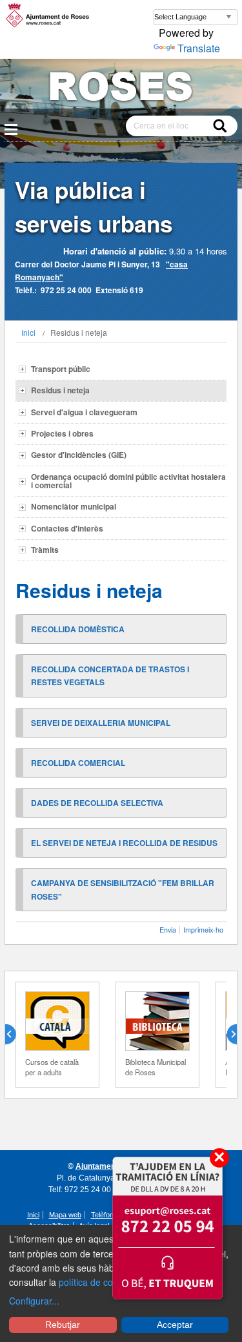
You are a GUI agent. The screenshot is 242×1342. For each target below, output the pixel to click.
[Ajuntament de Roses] (121, 88)
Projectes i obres (62, 433)
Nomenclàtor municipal (73, 506)
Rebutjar (62, 1324)
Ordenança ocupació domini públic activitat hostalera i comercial (128, 481)
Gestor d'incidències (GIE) (78, 454)
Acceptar (175, 1324)
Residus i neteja (60, 390)
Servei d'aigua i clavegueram (84, 412)
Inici (28, 332)
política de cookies (96, 1281)
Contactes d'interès (67, 528)
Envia (167, 929)
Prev (15, 1034)
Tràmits (45, 549)
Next (226, 1034)
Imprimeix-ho (203, 929)
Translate (198, 48)
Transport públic (60, 369)
